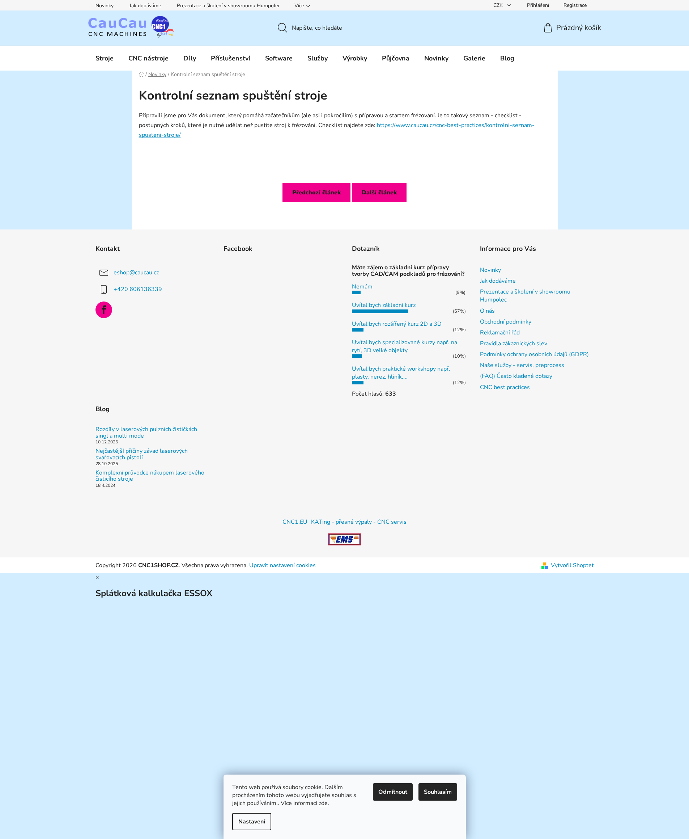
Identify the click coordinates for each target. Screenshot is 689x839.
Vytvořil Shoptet (572, 565)
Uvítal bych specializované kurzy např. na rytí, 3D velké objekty (404, 346)
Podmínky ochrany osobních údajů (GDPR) (534, 354)
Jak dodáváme (145, 5)
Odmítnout (392, 792)
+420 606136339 (138, 289)
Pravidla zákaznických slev (513, 343)
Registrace (575, 5)
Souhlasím (438, 792)
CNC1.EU (294, 522)
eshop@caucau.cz (136, 273)
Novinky (104, 5)
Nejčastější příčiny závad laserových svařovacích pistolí (141, 454)
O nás (487, 311)
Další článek (379, 193)
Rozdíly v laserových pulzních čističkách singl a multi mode (146, 432)
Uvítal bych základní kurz (384, 305)
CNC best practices (505, 387)
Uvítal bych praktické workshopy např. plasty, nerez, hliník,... (401, 373)
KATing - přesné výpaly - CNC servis (359, 522)
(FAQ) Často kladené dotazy (516, 376)
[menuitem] (104, 58)
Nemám (362, 287)
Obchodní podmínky (505, 322)
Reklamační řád (500, 333)
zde (323, 803)
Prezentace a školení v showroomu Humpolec (228, 5)
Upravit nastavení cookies (282, 565)
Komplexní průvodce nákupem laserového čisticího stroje (149, 476)
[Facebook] (103, 310)
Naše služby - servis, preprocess (522, 365)
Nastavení (251, 822)
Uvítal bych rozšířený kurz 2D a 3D (397, 324)
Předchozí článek (316, 193)
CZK (498, 5)
